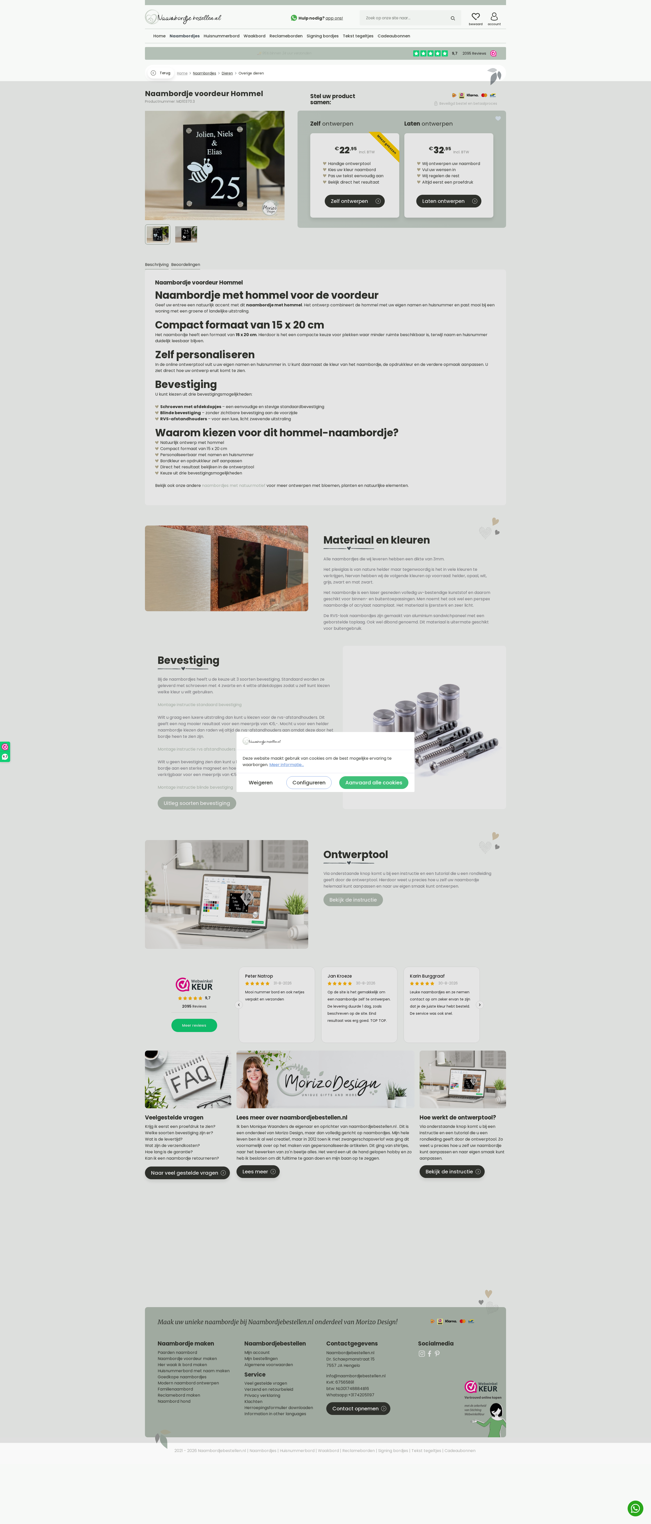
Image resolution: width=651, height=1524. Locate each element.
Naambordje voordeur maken (187, 1358)
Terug (165, 73)
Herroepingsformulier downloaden (278, 1407)
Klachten (253, 1401)
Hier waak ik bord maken (182, 1364)
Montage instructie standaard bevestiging (200, 705)
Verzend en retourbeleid (268, 1389)
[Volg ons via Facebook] (429, 1353)
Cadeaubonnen (459, 1451)
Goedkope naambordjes (182, 1377)
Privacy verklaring (262, 1395)
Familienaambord (175, 1389)
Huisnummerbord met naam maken (194, 1370)
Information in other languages (275, 1413)
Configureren (309, 782)
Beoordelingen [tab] (185, 264)
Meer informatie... (286, 765)
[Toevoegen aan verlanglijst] (498, 118)
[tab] (157, 265)
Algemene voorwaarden (268, 1364)
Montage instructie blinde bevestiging (196, 787)
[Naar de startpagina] (183, 16)
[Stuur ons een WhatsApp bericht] (635, 1508)
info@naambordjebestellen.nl (356, 1376)
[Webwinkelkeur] (484, 1409)
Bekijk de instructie (353, 899)
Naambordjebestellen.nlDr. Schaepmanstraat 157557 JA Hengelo (350, 1359)
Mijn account (257, 1352)
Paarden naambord (177, 1352)
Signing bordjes (392, 1451)
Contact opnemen (355, 1408)
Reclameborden (358, 1451)
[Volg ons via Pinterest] (437, 1353)
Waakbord (328, 1451)
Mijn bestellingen (261, 1358)
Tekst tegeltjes (425, 1451)
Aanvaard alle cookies (373, 782)
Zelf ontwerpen (349, 201)
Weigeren (261, 782)
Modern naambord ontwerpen (188, 1383)
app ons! (334, 18)
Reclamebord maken (179, 1395)
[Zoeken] (453, 17)
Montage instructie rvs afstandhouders (197, 749)
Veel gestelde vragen (265, 1383)
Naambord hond (174, 1401)
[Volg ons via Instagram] (422, 1353)
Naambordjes (262, 1451)
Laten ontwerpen (443, 201)
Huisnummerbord (297, 1451)
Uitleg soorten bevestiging (197, 803)
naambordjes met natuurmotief (233, 485)
